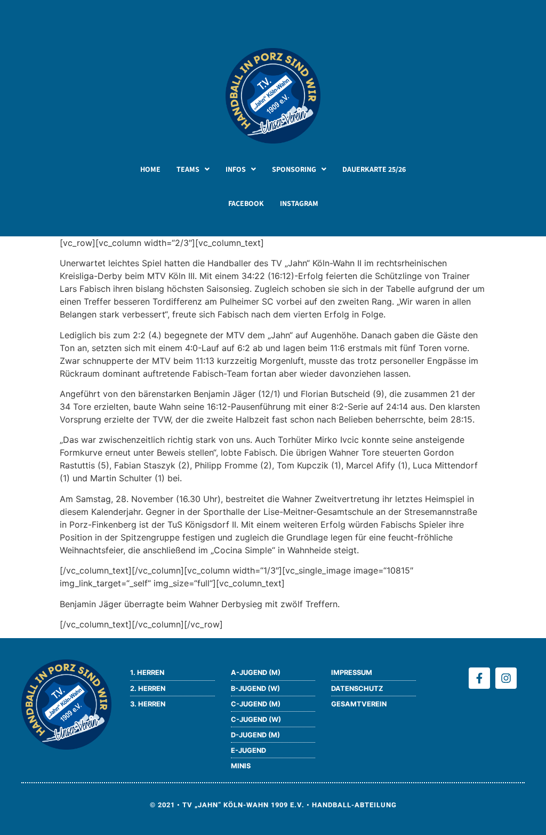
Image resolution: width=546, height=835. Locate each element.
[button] (193, 169)
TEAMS (187, 169)
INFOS (236, 169)
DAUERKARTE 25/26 (374, 169)
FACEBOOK (246, 203)
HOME (150, 169)
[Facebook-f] (479, 678)
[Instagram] (506, 678)
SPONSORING (294, 169)
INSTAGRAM (299, 203)
